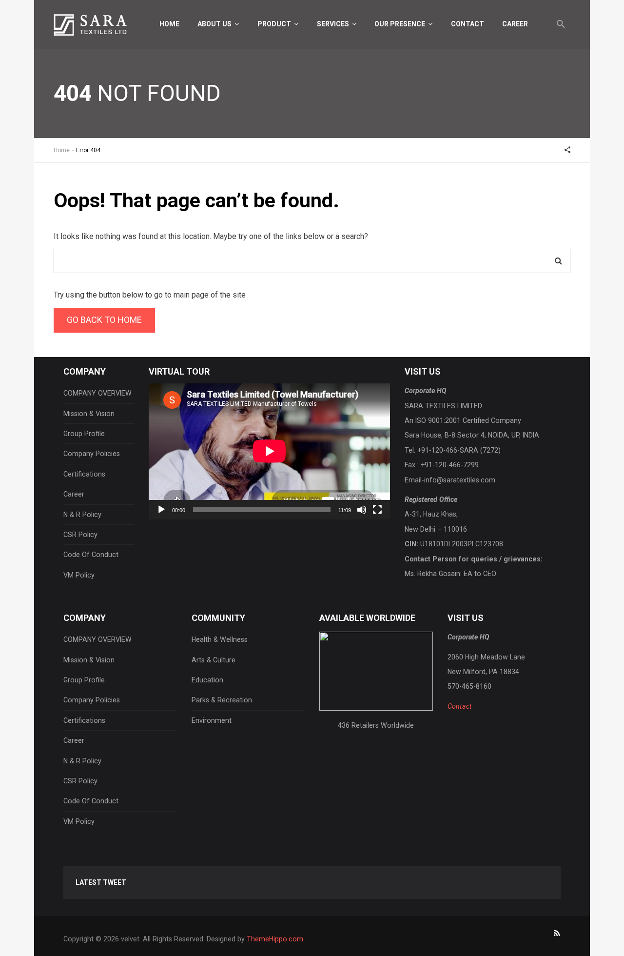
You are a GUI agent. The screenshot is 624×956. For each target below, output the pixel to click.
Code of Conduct (90, 554)
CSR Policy (80, 534)
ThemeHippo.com (275, 939)
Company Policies (91, 454)
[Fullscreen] (377, 510)
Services (334, 24)
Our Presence (400, 24)
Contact (467, 24)
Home (169, 24)
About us (215, 24)
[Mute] (362, 510)
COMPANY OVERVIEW (97, 393)
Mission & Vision (89, 414)
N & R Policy (82, 514)
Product (274, 24)
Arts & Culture (213, 660)
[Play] (161, 510)
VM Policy (79, 575)
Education (207, 680)
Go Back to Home (104, 320)
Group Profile (84, 434)
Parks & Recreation (222, 700)
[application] (269, 451)
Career (515, 24)
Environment (212, 720)
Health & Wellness (220, 639)
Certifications (84, 474)
